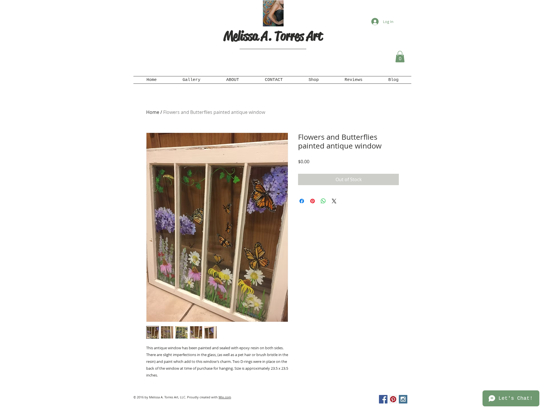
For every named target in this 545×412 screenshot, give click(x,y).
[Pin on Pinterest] (312, 201)
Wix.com (225, 397)
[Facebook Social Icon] (383, 399)
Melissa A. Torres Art (273, 36)
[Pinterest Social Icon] (393, 399)
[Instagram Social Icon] (403, 399)
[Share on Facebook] (301, 201)
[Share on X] (334, 201)
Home (152, 112)
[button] (400, 56)
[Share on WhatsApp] (323, 201)
